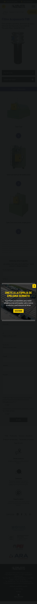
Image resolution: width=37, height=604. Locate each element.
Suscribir (18, 311)
